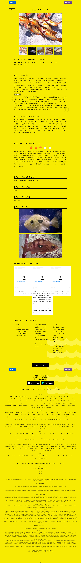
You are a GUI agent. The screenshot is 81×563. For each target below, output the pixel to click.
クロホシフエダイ (47, 417)
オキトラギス (58, 405)
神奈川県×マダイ (7, 514)
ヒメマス (53, 446)
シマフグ (71, 424)
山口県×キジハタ (41, 518)
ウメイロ (29, 403)
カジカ (25, 412)
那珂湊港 (28, 540)
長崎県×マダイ (12, 521)
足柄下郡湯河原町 (31, 486)
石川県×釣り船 (62, 501)
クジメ (48, 416)
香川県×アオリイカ (73, 518)
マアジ (8, 455)
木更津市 (38, 532)
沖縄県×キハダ (74, 521)
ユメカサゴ (42, 463)
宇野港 (35, 540)
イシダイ (64, 400)
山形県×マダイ (44, 511)
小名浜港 (38, 540)
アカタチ (72, 396)
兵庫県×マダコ (31, 517)
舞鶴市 (61, 535)
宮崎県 (49, 528)
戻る (12, 9)
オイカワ (65, 403)
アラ (28, 400)
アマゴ (13, 400)
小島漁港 (26, 546)
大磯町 (21, 535)
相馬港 (19, 542)
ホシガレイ (74, 448)
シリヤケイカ (14, 426)
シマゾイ (67, 424)
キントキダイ (9, 416)
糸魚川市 (38, 536)
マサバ (39, 455)
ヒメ (37, 446)
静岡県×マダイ (14, 515)
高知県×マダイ (42, 519)
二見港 (36, 542)
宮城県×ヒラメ (27, 511)
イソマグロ (14, 401)
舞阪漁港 (25, 540)
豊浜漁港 (32, 540)
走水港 (62, 490)
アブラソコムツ (66, 398)
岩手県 (8, 479)
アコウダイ (42, 398)
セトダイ (33, 428)
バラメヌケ (7, 446)
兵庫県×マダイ (26, 517)
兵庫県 (51, 479)
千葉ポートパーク (56, 543)
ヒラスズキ (64, 446)
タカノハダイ (28, 433)
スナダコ (72, 426)
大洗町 (75, 533)
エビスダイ (55, 403)
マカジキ (23, 455)
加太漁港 (45, 540)
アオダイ (16, 396)
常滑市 (18, 533)
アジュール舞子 (52, 540)
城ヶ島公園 (20, 546)
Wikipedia (17, 94)
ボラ (50, 450)
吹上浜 (23, 546)
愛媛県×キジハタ (23, 519)
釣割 (29, 551)
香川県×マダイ (67, 518)
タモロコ (61, 433)
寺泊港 (75, 490)
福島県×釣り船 (40, 501)
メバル (42, 458)
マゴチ (36, 455)
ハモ (49, 444)
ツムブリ (32, 434)
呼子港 (15, 543)
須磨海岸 (70, 540)
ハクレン (15, 444)
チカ (67, 433)
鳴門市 (27, 532)
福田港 (67, 540)
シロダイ (39, 426)
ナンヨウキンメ (30, 439)
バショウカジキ (60, 444)
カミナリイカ (59, 412)
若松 (57, 542)
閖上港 (65, 540)
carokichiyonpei (19, 293)
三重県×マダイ (50, 515)
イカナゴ (40, 400)
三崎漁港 (29, 546)
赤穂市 (33, 536)
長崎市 (18, 532)
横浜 (23, 540)
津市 (34, 533)
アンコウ (31, 400)
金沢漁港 (21, 490)
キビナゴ (67, 414)
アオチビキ (20, 396)
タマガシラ (57, 433)
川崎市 (41, 536)
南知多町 (63, 533)
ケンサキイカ (13, 419)
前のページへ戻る (40, 365)
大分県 (44, 480)
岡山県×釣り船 (51, 500)
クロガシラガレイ (8, 417)
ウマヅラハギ (19, 403)
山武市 (50, 486)
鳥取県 (67, 479)
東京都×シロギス (67, 512)
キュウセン (72, 414)
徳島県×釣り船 (72, 500)
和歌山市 (23, 532)
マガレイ (27, 455)
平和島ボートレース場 (41, 542)
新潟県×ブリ (23, 514)
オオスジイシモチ (26, 405)
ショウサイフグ (8, 426)
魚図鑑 (27, 389)
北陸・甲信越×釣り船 (22, 496)
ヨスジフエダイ (56, 463)
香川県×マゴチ (7, 519)
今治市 (60, 533)
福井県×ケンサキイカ (67, 514)
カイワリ (7, 412)
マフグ (69, 455)
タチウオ (43, 433)
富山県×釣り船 (30, 501)
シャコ (75, 424)
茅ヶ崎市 (45, 533)
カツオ (44, 412)
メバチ (39, 458)
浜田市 (72, 533)
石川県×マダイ (61, 514)
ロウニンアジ (47, 468)
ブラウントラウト (41, 448)
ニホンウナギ (51, 439)
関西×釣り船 (12, 496)
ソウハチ (48, 428)
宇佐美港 (64, 490)
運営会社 (39, 389)
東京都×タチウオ (61, 512)
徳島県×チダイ (62, 518)
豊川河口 (36, 543)
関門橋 (48, 543)
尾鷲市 (47, 536)
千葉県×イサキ (50, 512)
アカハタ (14, 398)
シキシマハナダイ (47, 424)
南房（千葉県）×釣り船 (41, 497)
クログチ (14, 417)
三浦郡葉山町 (53, 486)
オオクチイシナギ (70, 403)
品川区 (26, 486)
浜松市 (9, 532)
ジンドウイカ (44, 426)
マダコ (46, 455)
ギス (19, 416)
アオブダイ (30, 396)
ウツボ (15, 403)
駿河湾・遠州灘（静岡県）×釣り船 (21, 497)
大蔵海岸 (59, 542)
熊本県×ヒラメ (36, 521)
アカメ (28, 398)
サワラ (35, 424)
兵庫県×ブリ (21, 517)
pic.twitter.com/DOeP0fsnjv (23, 329)
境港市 (65, 486)
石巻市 (50, 532)
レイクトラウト (34, 468)
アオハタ (25, 396)
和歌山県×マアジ (43, 517)
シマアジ (53, 424)
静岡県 (43, 479)
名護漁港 (50, 543)
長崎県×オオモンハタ (24, 521)
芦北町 (12, 535)
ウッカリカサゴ (10, 403)
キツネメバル (54, 414)
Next (66, 29)
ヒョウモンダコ (58, 446)
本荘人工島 (39, 547)
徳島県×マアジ (56, 518)
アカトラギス (9, 398)
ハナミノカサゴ (34, 444)
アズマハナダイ (55, 398)
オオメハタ (43, 405)
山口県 (64, 479)
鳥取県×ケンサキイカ (55, 517)
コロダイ (60, 419)
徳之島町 (8, 536)
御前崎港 (45, 543)
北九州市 (34, 532)
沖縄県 (50, 480)
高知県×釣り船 (61, 500)
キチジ (41, 414)
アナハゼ (60, 398)
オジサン (69, 405)
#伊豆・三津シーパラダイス (58, 339)
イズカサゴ (73, 400)
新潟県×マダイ (18, 514)
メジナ (74, 456)
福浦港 (72, 490)
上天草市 (9, 535)
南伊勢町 (69, 533)
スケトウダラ (50, 426)
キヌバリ (60, 414)
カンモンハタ (18, 414)
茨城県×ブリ (12, 512)
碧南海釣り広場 (7, 543)
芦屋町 (57, 535)
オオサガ (21, 405)
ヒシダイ (29, 446)
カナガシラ (48, 412)
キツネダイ (49, 414)
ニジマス (43, 439)
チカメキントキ (72, 433)
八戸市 (54, 535)
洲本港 (10, 546)
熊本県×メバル (41, 521)
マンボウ (15, 456)
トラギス (60, 434)
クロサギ (18, 417)
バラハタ (70, 444)
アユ (26, 400)
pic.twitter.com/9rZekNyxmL (42, 339)
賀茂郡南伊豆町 (45, 486)
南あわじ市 (72, 536)
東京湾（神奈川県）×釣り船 (10, 497)
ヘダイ (54, 448)
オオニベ (38, 405)
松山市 (24, 533)
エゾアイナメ (44, 403)
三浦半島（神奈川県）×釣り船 (53, 496)
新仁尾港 (65, 546)
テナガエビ (37, 434)
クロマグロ (53, 417)
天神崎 (68, 543)
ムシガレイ (40, 456)
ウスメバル (72, 401)
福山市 (26, 533)
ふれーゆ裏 (24, 543)
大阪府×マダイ (6, 517)
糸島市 (11, 532)
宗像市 (54, 536)
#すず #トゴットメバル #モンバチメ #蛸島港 (60, 291)
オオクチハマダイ (8, 405)
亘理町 (31, 535)
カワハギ (70, 412)
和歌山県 (53, 479)
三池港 (22, 542)
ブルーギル (50, 448)
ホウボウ (69, 448)
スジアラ (55, 426)
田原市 (36, 535)
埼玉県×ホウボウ (34, 512)
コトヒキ (42, 419)
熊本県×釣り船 (67, 500)
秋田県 (14, 526)
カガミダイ (11, 412)
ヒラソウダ (69, 446)
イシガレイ (59, 400)
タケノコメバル (38, 433)
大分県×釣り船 (56, 501)
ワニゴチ (42, 473)
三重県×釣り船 (24, 500)
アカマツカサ (19, 398)
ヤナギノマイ (24, 463)
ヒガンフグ (21, 446)
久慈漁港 (24, 490)
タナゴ (47, 433)
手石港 (50, 490)
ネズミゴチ (56, 439)
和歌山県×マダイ (37, 517)
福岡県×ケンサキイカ (60, 519)
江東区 (21, 486)
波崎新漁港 (73, 542)
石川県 (35, 479)
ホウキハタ (59, 448)
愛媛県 (34, 480)
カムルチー (65, 412)
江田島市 (6, 533)
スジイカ (59, 426)
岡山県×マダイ (6, 518)
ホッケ (35, 450)
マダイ (42, 455)
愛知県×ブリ (30, 515)
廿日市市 (23, 536)
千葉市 (23, 535)
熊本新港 (38, 546)
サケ (15, 424)
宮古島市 (49, 533)
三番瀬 (18, 540)
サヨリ (31, 424)
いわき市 (15, 535)
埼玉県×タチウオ (28, 512)
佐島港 (56, 490)
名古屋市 (64, 532)
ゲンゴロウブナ (20, 419)
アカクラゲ (60, 396)
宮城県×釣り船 (19, 500)
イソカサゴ (9, 401)
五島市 (6, 535)
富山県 (33, 479)
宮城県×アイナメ (39, 511)
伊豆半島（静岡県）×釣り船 (32, 497)
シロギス (25, 426)
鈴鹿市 (39, 535)
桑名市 (18, 536)
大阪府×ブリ (17, 517)
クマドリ (52, 416)
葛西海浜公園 (58, 540)
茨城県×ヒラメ (16, 512)
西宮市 (63, 536)
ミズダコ (30, 456)
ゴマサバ (64, 419)
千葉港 (13, 546)
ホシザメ (31, 450)
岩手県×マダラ (7, 511)
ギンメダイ (32, 416)
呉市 (67, 532)
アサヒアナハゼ (48, 398)
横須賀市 (31, 533)
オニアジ (74, 405)
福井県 (38, 479)
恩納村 (47, 535)
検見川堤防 (74, 543)
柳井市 (44, 536)
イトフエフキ (28, 401)
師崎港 (60, 543)
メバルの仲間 (41, 59)
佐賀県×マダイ (67, 519)
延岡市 (69, 532)
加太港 (48, 490)
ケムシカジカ (73, 417)
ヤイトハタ (19, 463)
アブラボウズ (8, 400)
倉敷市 (60, 536)
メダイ (35, 458)
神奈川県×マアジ (73, 512)
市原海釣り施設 (73, 546)
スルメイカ (29, 428)
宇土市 (49, 536)
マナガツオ (58, 455)
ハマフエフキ (45, 444)
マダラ (49, 455)
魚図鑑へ (12, 2)
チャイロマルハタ (26, 434)
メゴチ (71, 456)
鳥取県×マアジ (62, 517)
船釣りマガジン (41, 551)
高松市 (67, 535)
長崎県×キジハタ (18, 521)
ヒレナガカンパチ (11, 448)
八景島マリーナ (19, 543)
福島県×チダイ (73, 511)
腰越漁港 (38, 490)
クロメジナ (63, 417)
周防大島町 (15, 532)
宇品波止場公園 (49, 546)
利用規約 (58, 389)
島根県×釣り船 (46, 501)
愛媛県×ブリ (18, 519)
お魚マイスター (54, 293)
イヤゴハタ (44, 401)
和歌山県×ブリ (49, 517)
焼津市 (29, 535)
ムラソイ (52, 456)
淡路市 (44, 532)
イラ (48, 401)
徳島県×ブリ (52, 518)
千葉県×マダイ (39, 512)
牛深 (41, 546)
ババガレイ (65, 444)
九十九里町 (47, 532)
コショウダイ (37, 419)
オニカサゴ (37, 407)
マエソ (19, 455)
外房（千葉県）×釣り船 (72, 496)
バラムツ (74, 444)
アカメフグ (32, 398)
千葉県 (25, 479)
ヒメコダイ (41, 446)
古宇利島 (42, 547)
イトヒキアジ (23, 401)
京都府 (57, 479)
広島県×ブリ (28, 518)
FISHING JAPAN (34, 551)
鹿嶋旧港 (18, 490)
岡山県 (62, 479)
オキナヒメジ (64, 405)
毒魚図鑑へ (68, 2)
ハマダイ (40, 444)
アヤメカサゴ (21, 400)
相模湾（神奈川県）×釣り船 (63, 496)
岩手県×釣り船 (35, 501)
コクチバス (32, 419)
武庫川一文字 (7, 546)
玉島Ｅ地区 (68, 542)
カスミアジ (33, 412)
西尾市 (44, 535)
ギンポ (28, 416)
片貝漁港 (47, 542)
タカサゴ (23, 433)
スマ (75, 426)
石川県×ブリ (50, 514)
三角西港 (16, 546)
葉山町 (74, 535)
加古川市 (57, 536)
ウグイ (56, 401)
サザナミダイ (24, 424)
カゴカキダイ (17, 412)
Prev (15, 29)
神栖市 (41, 486)
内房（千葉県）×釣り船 (62, 497)
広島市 (19, 486)
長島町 (37, 533)
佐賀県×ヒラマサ (73, 519)
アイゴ (8, 396)
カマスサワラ (54, 412)
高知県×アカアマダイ (36, 519)
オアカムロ (60, 403)
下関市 (32, 532)
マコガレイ (32, 455)
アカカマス (55, 396)
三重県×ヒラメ (56, 515)
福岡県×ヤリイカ (54, 519)
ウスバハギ (67, 401)
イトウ (18, 401)
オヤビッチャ (48, 407)
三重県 (46, 479)
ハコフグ (19, 444)
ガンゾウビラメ (24, 414)
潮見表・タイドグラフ (49, 551)
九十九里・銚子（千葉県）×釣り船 (51, 497)
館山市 (75, 532)
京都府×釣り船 (13, 500)
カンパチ (13, 414)
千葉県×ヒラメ (45, 512)
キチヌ (45, 414)
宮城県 (11, 479)
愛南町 (18, 535)
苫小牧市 (30, 536)
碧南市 (69, 535)
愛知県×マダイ (34, 515)
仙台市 (49, 535)
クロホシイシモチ (39, 417)
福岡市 (20, 536)
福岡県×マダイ (48, 519)
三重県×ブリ (46, 515)
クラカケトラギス (57, 416)
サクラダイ (7, 424)
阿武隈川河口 (64, 543)
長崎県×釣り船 (24, 501)
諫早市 (52, 536)
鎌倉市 (16, 486)
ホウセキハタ (64, 448)
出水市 (68, 536)
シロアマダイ (20, 426)
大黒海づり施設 (40, 543)
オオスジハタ (33, 405)
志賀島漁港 (44, 546)
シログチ (29, 426)
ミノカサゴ (34, 456)
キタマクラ (34, 414)
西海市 (72, 535)
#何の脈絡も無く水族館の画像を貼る (40, 331)
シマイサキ (57, 424)
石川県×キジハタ (55, 514)
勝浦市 (66, 533)
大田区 (39, 486)
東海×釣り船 (16, 496)
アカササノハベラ (66, 396)
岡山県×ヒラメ (12, 518)
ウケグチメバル (61, 401)
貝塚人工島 (42, 540)
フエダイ (21, 448)
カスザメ (28, 412)
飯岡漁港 (32, 490)
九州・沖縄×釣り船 (36, 496)
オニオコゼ (32, 407)
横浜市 (58, 532)
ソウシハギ (44, 428)
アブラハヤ (72, 398)
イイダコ (36, 400)
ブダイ (36, 448)
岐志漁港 (53, 490)
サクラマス (12, 424)
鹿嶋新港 (41, 490)
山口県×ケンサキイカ (34, 518)
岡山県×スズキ (74, 517)
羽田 (31, 543)
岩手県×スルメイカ (21, 511)
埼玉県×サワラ (22, 512)
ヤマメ (29, 463)
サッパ (28, 424)
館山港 (36, 546)
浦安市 (52, 533)
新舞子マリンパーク (14, 542)
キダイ (38, 414)
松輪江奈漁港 (69, 490)
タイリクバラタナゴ (17, 433)
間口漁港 (14, 490)
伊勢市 (54, 533)
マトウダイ (53, 455)
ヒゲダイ (25, 446)
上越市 (66, 536)
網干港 (63, 546)
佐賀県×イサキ (6, 521)
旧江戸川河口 (8, 542)
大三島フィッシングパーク (56, 546)
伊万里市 (57, 533)
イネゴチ (40, 401)
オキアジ (53, 405)
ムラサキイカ (47, 456)
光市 (59, 535)
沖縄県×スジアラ (69, 521)
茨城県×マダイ (7, 512)
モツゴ (45, 458)
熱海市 (24, 486)
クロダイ (33, 417)
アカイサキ (46, 396)
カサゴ (21, 412)
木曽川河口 (12, 543)
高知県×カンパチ (29, 519)
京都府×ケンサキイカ (62, 515)
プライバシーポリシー (49, 389)
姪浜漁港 (35, 547)
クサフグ (44, 416)
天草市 (43, 533)
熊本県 (41, 480)
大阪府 (48, 479)
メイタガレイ (62, 456)
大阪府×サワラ (12, 517)
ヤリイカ (33, 463)
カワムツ (9, 414)
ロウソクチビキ (41, 468)
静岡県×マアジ (24, 515)
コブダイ (51, 419)
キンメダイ (15, 416)
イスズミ (68, 400)
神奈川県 (19, 479)
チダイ (20, 434)
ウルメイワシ (34, 403)
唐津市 (29, 533)
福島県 (14, 479)
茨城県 (27, 479)
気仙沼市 (12, 536)
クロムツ (58, 417)
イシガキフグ (54, 400)
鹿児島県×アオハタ (62, 521)
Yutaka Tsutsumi (36, 312)
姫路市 (41, 532)
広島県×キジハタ (23, 518)
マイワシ (15, 455)
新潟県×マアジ (28, 514)
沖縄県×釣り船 (8, 500)
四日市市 (13, 533)
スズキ (63, 426)
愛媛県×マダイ (13, 519)
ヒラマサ (74, 446)
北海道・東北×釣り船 (43, 496)
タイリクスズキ (9, 433)
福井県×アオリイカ (8, 515)
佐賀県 (39, 507)
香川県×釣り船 (51, 501)
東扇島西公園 (26, 542)
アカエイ (50, 396)
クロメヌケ (68, 417)
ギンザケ (24, 416)
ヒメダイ (48, 446)
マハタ (65, 455)
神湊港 (6, 490)
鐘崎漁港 (11, 490)
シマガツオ (62, 424)
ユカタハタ (37, 463)
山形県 (14, 505)
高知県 (72, 479)
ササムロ (19, 424)
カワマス (74, 412)
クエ (41, 416)
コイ (24, 419)
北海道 (6, 479)
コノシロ (47, 419)
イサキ (43, 400)
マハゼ (62, 455)
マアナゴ (11, 455)
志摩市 (72, 532)
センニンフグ (38, 428)
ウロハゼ (39, 403)
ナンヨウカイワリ (23, 439)
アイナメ (12, 396)
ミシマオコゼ (20, 456)
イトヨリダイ (34, 401)
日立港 (33, 543)
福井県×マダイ (73, 514)
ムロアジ (57, 456)
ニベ (47, 439)
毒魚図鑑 (33, 389)
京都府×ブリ (69, 515)
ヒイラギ (12, 446)
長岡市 (57, 486)
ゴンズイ (68, 419)
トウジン (44, 434)
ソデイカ (52, 428)
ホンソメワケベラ (40, 450)
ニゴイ (35, 439)
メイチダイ (67, 456)
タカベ (32, 433)
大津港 (48, 540)
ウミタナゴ (25, 403)
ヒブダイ (34, 446)
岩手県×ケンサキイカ (14, 511)
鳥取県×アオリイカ (68, 517)
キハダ (63, 414)
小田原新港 (29, 490)
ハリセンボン (53, 444)
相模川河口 (54, 542)
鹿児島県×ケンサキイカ (55, 521)
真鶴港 (35, 490)
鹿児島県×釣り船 (19, 501)
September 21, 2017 (58, 352)
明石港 (59, 490)
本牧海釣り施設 (14, 540)
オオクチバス (15, 405)
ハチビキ (29, 444)
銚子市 (62, 486)
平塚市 (60, 486)
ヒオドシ (16, 446)
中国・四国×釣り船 (29, 496)
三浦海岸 (30, 542)
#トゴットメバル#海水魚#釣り (21, 291)
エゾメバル (50, 403)
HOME (22, 389)
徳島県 (31, 480)
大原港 (8, 490)
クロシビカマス (24, 417)
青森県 (8, 526)
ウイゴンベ (52, 401)
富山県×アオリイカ (34, 514)
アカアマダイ (40, 396)
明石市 (6, 532)
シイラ (41, 424)
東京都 (16, 479)
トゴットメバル (50, 434)
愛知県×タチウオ (40, 515)
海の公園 (70, 543)
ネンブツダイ (62, 439)
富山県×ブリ (40, 514)
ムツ (43, 456)
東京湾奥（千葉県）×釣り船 (71, 497)
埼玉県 (22, 479)
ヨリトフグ (62, 463)
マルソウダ (7, 456)
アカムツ (24, 398)
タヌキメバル (51, 433)
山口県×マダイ (46, 518)
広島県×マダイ (17, 518)
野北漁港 (50, 542)
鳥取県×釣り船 (29, 500)
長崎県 (39, 480)
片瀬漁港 (69, 546)
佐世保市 (39, 533)
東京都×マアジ (55, 512)
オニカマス (42, 407)
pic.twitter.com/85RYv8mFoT (60, 344)
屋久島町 (26, 536)
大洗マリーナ (64, 542)
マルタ (11, 456)
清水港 (73, 540)
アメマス (17, 400)
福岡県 (36, 480)
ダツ (65, 433)
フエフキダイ (26, 448)
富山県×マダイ (45, 514)
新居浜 (46, 547)
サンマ (38, 424)
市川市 (15, 536)
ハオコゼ (6, 444)
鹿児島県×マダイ (47, 521)
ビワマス (17, 448)
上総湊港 (45, 490)
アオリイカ (35, 396)
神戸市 (56, 532)
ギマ (21, 416)
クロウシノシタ (71, 416)
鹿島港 (20, 540)
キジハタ (30, 414)
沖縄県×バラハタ (40, 522)
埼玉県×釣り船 (45, 500)
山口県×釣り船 (40, 500)
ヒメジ (45, 446)
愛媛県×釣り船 (56, 500)
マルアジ (72, 455)
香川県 (75, 479)
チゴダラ (17, 434)
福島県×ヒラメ (67, 511)
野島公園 (62, 540)
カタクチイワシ (39, 412)
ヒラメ (6, 448)
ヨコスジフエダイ (48, 463)
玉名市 (36, 536)
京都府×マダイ (73, 515)
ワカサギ (38, 473)
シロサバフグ (34, 426)
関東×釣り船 (7, 496)
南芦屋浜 (33, 542)
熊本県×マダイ (31, 521)
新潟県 (30, 479)
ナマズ (17, 439)
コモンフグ (55, 419)
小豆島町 (9, 533)
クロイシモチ (64, 416)
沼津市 (21, 533)
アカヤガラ (37, 398)
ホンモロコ (47, 450)
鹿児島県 (47, 480)
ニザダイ (39, 439)
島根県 (70, 479)
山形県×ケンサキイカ (56, 511)
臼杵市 (41, 535)
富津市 (29, 532)
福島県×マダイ (62, 511)
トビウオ (55, 434)
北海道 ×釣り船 (35, 500)
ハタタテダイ (24, 444)
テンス (41, 434)
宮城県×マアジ (32, 511)
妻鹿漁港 (32, 546)
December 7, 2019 (21, 335)
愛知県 (40, 479)
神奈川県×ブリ (13, 514)
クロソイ (29, 417)
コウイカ (27, 419)
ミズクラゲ (25, 456)
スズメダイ (67, 426)
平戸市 (53, 532)
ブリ (47, 448)
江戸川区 (35, 486)
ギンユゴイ (37, 416)
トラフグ (64, 434)
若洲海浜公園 (8, 540)
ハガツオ (10, 444)
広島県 (59, 479)
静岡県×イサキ (19, 515)
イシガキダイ (48, 400)
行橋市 (64, 535)
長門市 (26, 535)
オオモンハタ (48, 405)
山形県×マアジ (49, 511)
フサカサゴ (32, 448)
